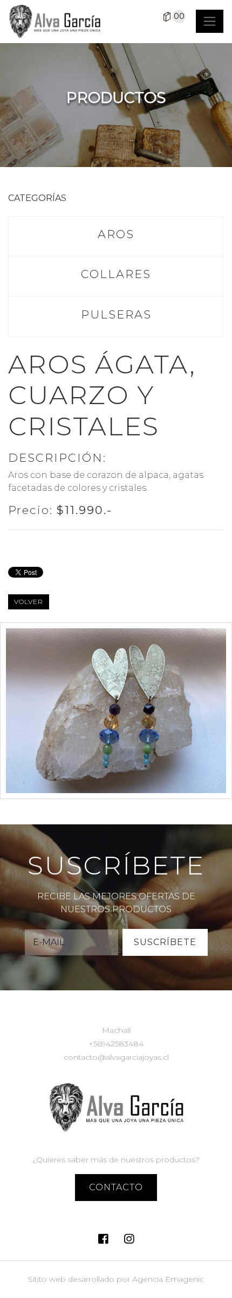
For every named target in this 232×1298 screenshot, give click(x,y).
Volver (28, 602)
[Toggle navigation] (209, 21)
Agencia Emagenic (168, 1279)
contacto (116, 1187)
